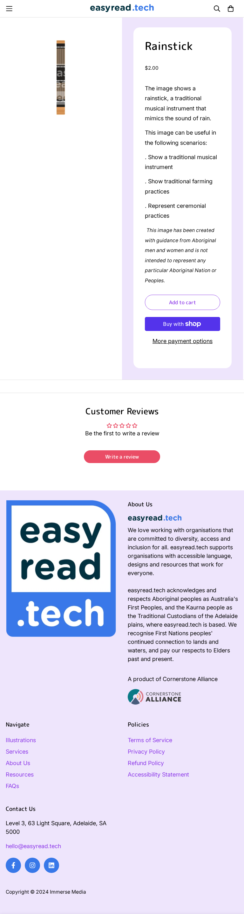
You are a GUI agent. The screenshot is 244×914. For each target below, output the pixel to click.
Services (17, 751)
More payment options (182, 341)
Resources (20, 774)
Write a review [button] (122, 456)
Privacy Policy (146, 751)
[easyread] (122, 8)
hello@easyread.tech (33, 846)
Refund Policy (146, 763)
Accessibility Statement (158, 774)
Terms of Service (150, 740)
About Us (18, 763)
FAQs (12, 786)
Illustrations (21, 740)
